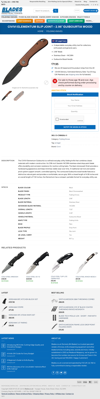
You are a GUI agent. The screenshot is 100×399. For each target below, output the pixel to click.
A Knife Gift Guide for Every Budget (20, 353)
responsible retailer (79, 366)
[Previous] (5, 61)
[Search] (55, 11)
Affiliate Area (60, 394)
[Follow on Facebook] (91, 5)
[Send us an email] (97, 5)
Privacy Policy (49, 394)
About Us (78, 1)
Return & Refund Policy (24, 394)
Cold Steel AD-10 (33, 277)
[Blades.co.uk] (16, 10)
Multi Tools (83, 17)
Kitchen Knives (68, 17)
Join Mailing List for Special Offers (60, 1)
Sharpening (8, 21)
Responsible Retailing (37, 1)
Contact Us (93, 1)
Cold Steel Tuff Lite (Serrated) (59, 278)
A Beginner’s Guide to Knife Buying (20, 360)
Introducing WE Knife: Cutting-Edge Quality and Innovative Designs (25, 346)
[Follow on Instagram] (93, 5)
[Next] (45, 61)
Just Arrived (76, 21)
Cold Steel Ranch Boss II (86, 277)
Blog (85, 1)
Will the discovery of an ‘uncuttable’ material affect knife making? (26, 368)
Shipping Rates (38, 394)
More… (89, 21)
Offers (39, 21)
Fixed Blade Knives (28, 17)
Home (40, 31)
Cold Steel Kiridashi (9, 277)
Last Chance (24, 21)
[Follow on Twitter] (95, 5)
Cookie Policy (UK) (82, 5)
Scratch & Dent (56, 21)
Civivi (59, 147)
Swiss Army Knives (49, 17)
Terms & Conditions (8, 394)
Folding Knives (9, 17)
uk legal (57, 143)
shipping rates (74, 74)
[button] (77, 10)
